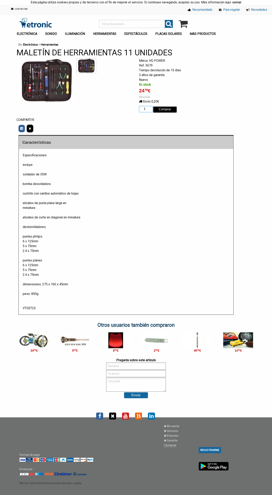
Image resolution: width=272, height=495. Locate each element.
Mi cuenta (172, 426)
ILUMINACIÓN (75, 34)
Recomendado (202, 10)
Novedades (258, 10)
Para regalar (231, 10)
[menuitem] (28, 32)
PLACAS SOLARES (168, 34)
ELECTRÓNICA (27, 34)
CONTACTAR (21, 9)
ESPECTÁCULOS (135, 34)
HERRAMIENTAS (104, 34)
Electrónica (30, 44)
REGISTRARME (209, 450)
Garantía (172, 440)
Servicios (172, 430)
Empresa (172, 435)
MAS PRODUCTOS (203, 34)
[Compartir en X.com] (30, 128)
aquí (228, 2)
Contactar (170, 445)
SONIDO (51, 34)
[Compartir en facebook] (22, 128)
